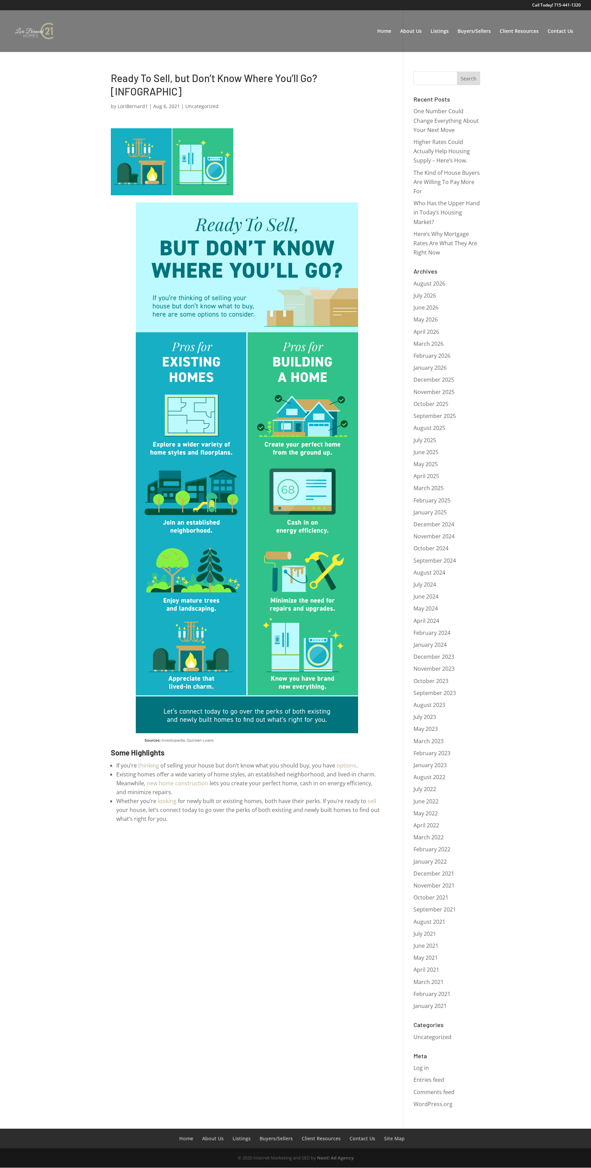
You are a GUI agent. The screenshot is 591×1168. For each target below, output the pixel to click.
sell (372, 801)
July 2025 (424, 440)
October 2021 (430, 897)
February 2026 (431, 355)
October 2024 (430, 548)
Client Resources (519, 31)
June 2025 (425, 452)
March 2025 (428, 488)
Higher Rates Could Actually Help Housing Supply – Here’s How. (441, 151)
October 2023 (430, 681)
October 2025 (430, 404)
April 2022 (426, 825)
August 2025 (429, 428)
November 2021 (434, 885)
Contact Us (560, 31)
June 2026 (425, 307)
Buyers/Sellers (474, 31)
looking (167, 801)
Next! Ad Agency (335, 1158)
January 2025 (430, 512)
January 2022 (430, 861)
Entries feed (428, 1080)
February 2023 (431, 753)
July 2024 (424, 584)
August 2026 (429, 283)
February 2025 (431, 500)
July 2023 (424, 717)
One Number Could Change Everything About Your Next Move (446, 120)
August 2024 (429, 572)
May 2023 (425, 729)
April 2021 (426, 969)
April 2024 (426, 621)
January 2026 (430, 367)
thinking (148, 765)
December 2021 (433, 873)
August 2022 (429, 777)
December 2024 (433, 524)
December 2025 (433, 379)
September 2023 (434, 693)
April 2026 (426, 332)
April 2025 (426, 476)
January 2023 (430, 765)
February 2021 (431, 994)
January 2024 (430, 644)
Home (384, 31)
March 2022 (428, 837)
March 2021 (428, 982)
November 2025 (434, 392)
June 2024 (425, 596)
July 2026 (424, 295)
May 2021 (425, 957)
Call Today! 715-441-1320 (556, 5)
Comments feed (434, 1092)
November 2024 (434, 536)
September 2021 (434, 909)
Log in (421, 1068)
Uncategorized (202, 106)
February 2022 (431, 849)
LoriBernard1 (133, 106)
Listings (440, 31)
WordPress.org (432, 1104)
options (346, 765)
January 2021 (430, 1006)
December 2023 (433, 656)
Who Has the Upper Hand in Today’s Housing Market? (446, 212)
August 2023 (429, 705)
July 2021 (424, 933)
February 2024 (431, 633)
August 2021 (429, 922)
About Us (411, 31)
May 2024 (425, 608)
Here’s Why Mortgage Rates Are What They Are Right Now (445, 243)
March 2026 (428, 343)
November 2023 (434, 668)
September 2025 (434, 416)
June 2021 (425, 945)
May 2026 (425, 319)
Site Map (394, 1138)
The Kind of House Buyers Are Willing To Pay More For (446, 182)
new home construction (177, 783)
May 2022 (425, 813)
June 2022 (425, 801)
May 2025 (425, 464)
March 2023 (428, 741)
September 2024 (434, 560)
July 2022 (424, 789)
